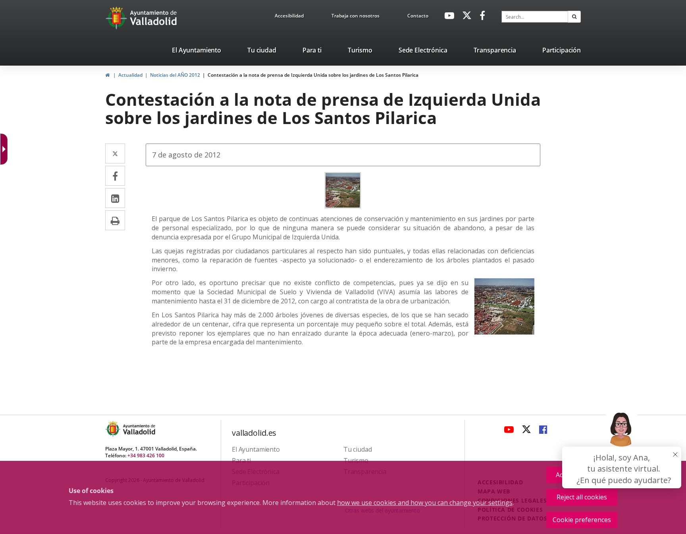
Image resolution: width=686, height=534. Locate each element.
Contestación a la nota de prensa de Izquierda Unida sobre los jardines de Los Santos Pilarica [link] (313, 75)
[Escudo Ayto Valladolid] (113, 429)
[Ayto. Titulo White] (153, 18)
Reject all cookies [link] (582, 497)
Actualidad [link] (130, 75)
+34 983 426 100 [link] (145, 455)
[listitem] (196, 52)
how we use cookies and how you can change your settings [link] (425, 502)
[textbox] (534, 17)
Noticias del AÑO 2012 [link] (175, 75)
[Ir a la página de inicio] (117, 18)
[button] (574, 17)
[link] (289, 17)
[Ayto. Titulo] (138, 429)
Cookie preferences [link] (582, 519)
